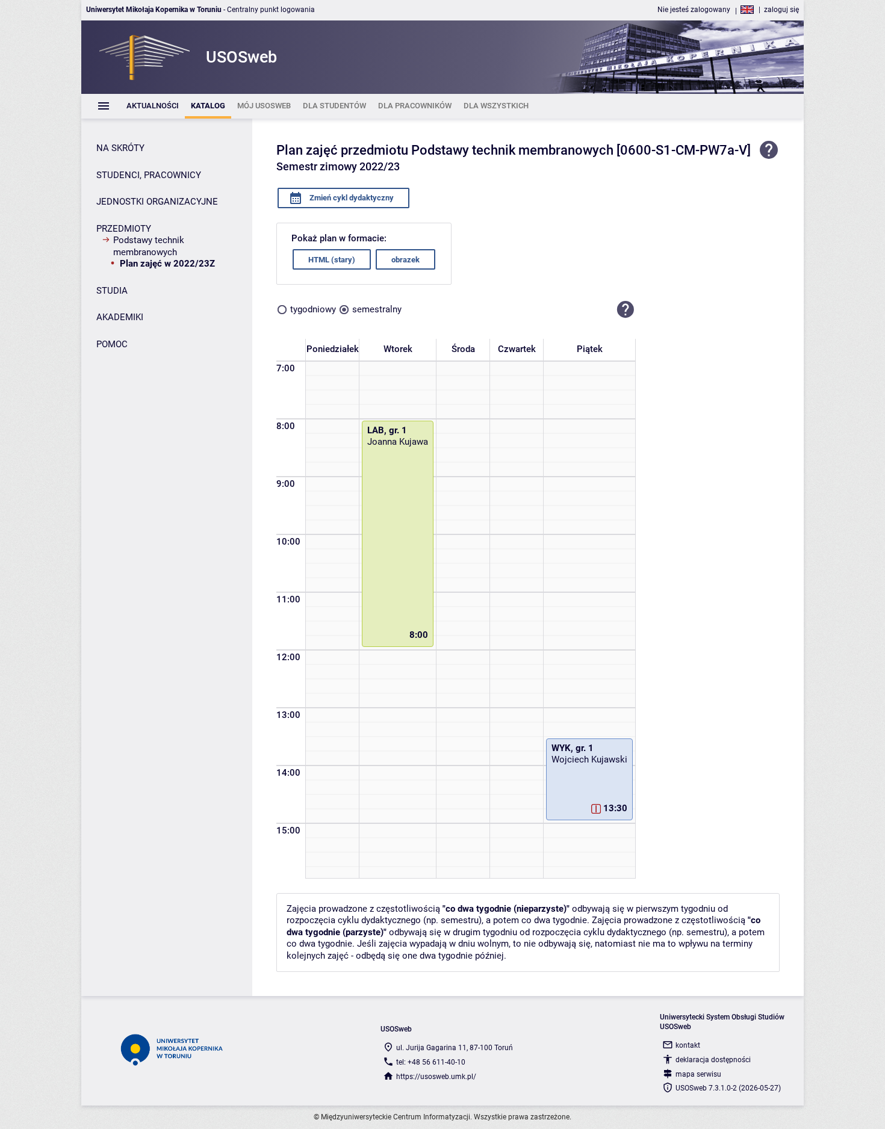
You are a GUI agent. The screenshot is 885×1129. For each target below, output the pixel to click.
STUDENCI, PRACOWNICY (148, 175)
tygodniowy (313, 309)
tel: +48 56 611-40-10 (430, 1062)
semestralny (377, 309)
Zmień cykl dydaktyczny (351, 197)
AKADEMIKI (119, 317)
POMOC (112, 344)
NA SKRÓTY (120, 148)
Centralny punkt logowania (271, 9)
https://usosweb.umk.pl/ (436, 1076)
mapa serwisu (698, 1074)
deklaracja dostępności (713, 1060)
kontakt (687, 1045)
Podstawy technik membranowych (148, 246)
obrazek (405, 259)
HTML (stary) (331, 259)
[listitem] (152, 106)
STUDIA (112, 290)
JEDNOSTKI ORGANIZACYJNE (157, 201)
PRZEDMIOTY (123, 228)
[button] (625, 309)
